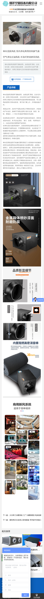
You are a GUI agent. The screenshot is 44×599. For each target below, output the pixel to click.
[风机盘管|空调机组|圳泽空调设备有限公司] (20, 3)
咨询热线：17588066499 (22, 79)
